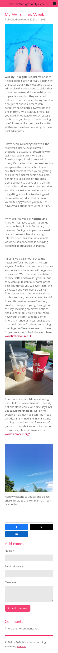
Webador (21, 646)
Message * (11, 582)
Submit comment (17, 608)
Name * (9, 550)
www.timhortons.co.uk (18, 336)
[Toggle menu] (54, 3)
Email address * (14, 566)
